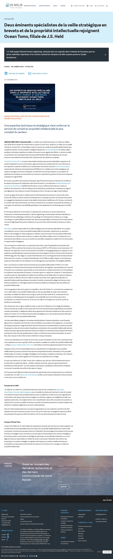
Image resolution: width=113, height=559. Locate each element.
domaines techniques (62, 166)
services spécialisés (51, 150)
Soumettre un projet (25, 514)
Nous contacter (82, 540)
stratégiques (27, 392)
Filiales (22, 519)
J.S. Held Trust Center (26, 521)
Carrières (80, 529)
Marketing (32, 556)
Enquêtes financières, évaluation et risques (67, 526)
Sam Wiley (7, 229)
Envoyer (63, 487)
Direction (80, 536)
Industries (81, 517)
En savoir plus (11, 57)
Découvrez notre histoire (28, 375)
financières (17, 392)
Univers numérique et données (67, 531)
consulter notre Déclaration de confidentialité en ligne (55, 551)
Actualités (29, 67)
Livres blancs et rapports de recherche (68, 542)
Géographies (81, 514)
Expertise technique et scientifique (67, 517)
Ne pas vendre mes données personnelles (31, 524)
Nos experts (81, 531)
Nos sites (80, 533)
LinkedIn (3, 534)
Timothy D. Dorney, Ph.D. (12, 161)
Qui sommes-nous (17, 67)
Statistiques (22, 556)
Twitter (3, 539)
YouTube (3, 537)
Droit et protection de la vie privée (29, 517)
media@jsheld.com (101, 514)
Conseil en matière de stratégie (67, 522)
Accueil (7, 67)
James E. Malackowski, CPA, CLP (22, 345)
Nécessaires (8, 556)
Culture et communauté (84, 526)
